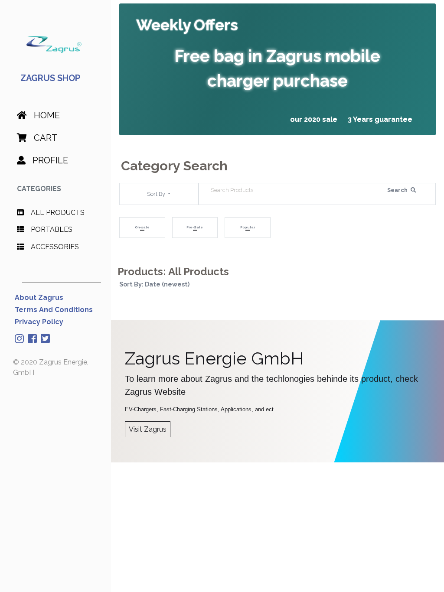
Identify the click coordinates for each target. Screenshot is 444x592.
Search (398, 190)
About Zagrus (39, 297)
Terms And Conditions (54, 310)
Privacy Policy (39, 322)
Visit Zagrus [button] (147, 429)
